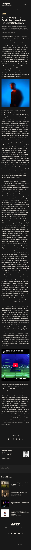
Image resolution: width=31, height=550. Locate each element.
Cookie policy (15, 540)
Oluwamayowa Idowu (6, 32)
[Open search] (25, 4)
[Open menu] (28, 4)
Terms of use (21, 540)
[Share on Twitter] (22, 439)
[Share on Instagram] (19, 439)
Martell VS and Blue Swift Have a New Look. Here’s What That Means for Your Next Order (20, 513)
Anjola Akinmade (13, 495)
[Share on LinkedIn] (8, 439)
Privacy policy (9, 540)
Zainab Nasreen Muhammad (15, 485)
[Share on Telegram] (16, 439)
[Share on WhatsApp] (13, 439)
